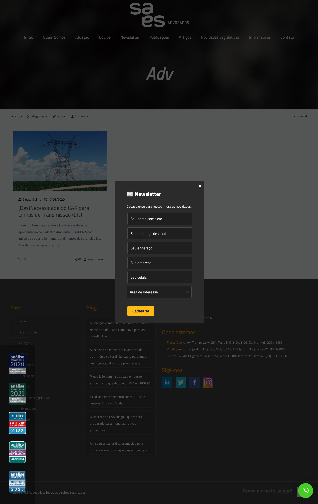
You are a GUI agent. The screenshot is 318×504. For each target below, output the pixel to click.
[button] (305, 490)
